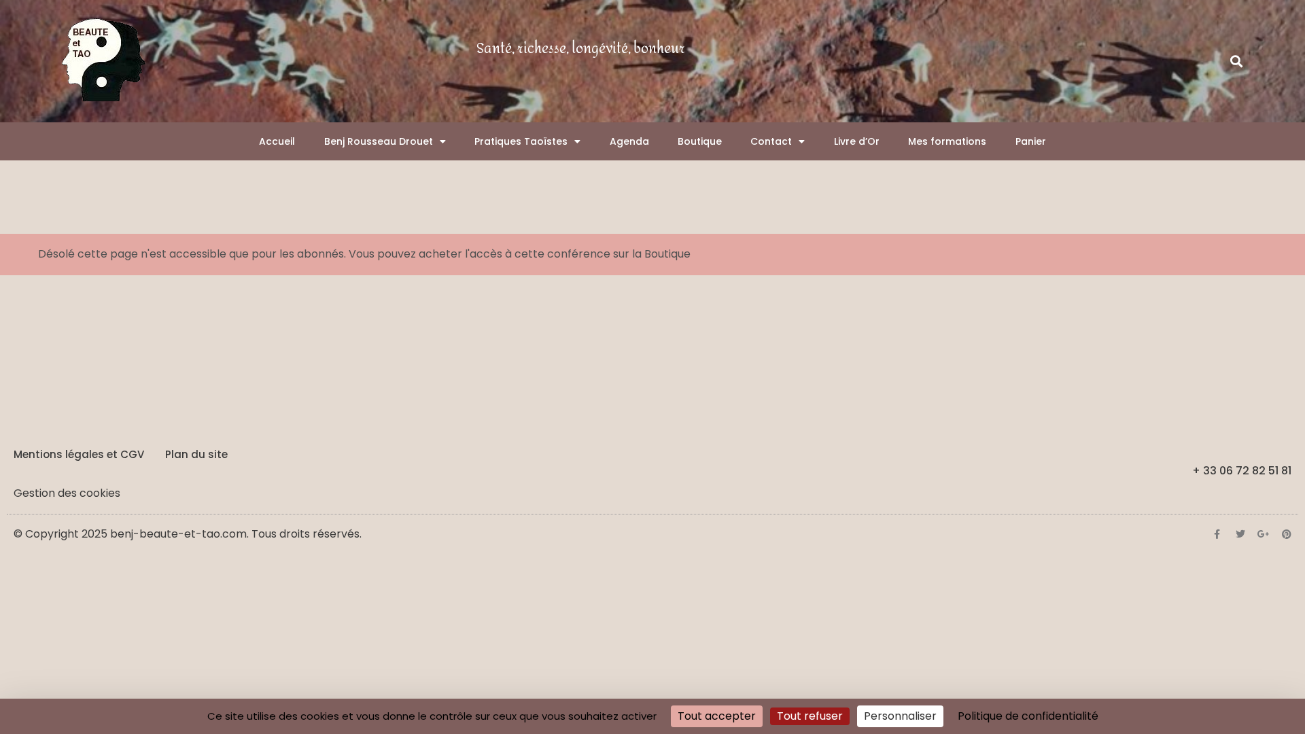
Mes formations (947, 141)
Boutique (700, 141)
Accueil (277, 141)
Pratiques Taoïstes (521, 141)
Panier (1030, 141)
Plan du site (196, 454)
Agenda (629, 141)
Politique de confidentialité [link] (1028, 716)
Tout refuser (810, 716)
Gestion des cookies (67, 493)
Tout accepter (717, 716)
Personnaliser (900, 716)
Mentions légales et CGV (79, 454)
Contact (771, 141)
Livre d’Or (857, 141)
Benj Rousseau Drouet (378, 141)
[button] (1236, 61)
